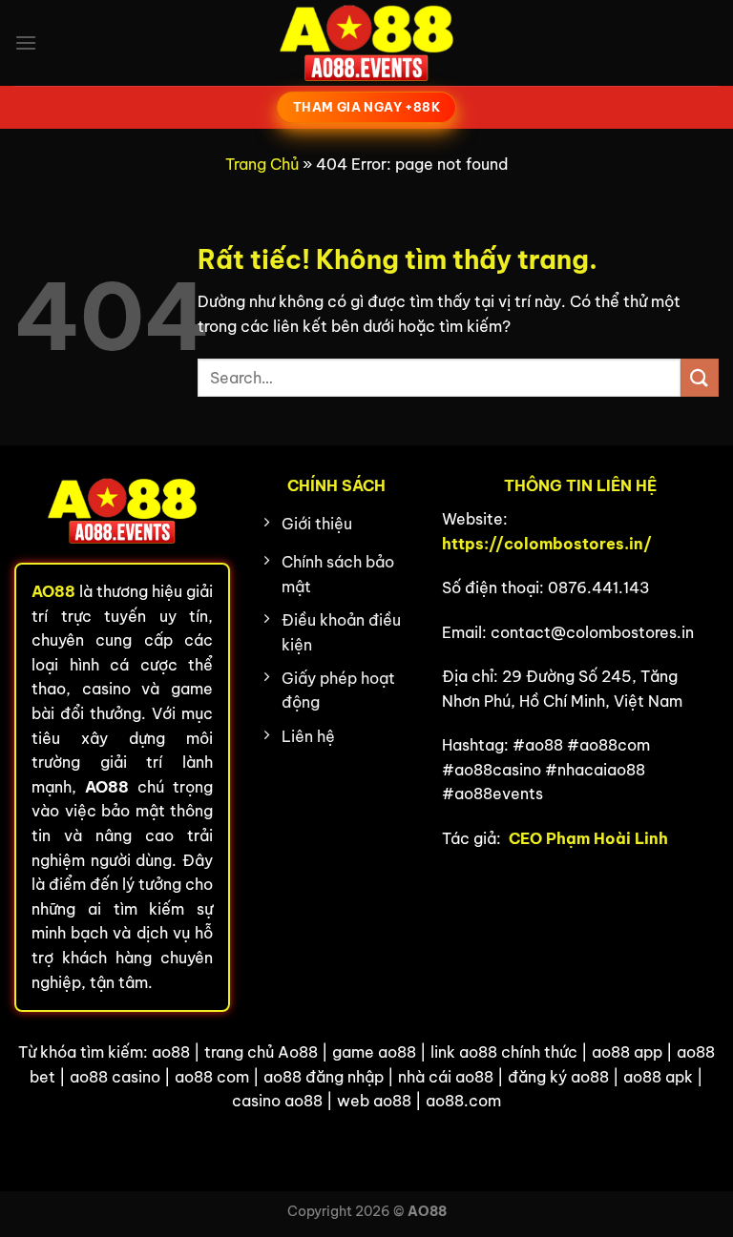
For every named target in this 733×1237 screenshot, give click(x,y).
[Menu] (25, 42)
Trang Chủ (262, 164)
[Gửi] (700, 377)
